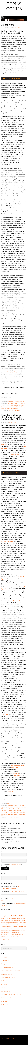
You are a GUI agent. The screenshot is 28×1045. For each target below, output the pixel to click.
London (15, 809)
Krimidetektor (5, 960)
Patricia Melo (12, 407)
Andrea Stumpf (10, 913)
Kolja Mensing (5, 926)
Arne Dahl (15, 913)
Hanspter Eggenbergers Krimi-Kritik (10, 970)
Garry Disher (10, 405)
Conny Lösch (4, 916)
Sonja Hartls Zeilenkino (7, 974)
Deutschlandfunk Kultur (17, 765)
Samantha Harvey (20, 407)
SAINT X (10, 791)
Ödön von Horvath (14, 454)
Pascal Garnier (9, 930)
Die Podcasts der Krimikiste (8, 998)
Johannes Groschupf (19, 405)
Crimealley (4, 1001)
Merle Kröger (4, 407)
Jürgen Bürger (8, 924)
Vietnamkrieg (21, 814)
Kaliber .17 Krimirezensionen (8, 981)
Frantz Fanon (5, 714)
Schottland (11, 932)
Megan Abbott (17, 928)
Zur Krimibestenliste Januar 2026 (16, 896)
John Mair (15, 807)
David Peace (16, 403)
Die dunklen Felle (5, 991)
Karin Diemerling (21, 924)
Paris (9, 812)
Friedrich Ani (19, 918)
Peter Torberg (15, 930)
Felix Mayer (7, 918)
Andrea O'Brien (4, 913)
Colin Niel (10, 403)
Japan (8, 922)
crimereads (4, 984)
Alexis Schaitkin (12, 805)
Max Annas (11, 928)
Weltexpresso (18, 775)
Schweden (16, 932)
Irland (16, 920)
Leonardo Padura (18, 601)
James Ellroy (4, 922)
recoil (24, 401)
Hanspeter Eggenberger (9, 920)
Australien (20, 913)
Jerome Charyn (12, 922)
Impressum (4, 1038)
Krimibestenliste (18, 401)
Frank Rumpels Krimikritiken (8, 977)
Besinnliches (10, 401)
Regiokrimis (20, 930)
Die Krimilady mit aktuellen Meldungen (11, 994)
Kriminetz (4, 987)
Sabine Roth (6, 932)
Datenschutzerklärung (15, 864)
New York (3, 810)
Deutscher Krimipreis (7, 967)
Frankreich (10, 807)
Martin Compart (22, 809)
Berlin (24, 913)
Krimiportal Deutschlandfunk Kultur (10, 964)
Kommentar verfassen (14, 410)
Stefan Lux (12, 934)
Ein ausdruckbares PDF (13, 372)
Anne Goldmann (20, 805)
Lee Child (3, 928)
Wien (2, 816)
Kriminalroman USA (17, 926)
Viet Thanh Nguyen (13, 408)
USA (8, 937)
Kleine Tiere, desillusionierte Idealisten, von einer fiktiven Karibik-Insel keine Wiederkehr (12, 417)
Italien (23, 920)
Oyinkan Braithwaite (7, 541)
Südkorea (16, 934)
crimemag (16, 773)
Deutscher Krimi (16, 915)
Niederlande (4, 930)
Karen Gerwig (15, 924)
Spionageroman (15, 812)
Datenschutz (11, 1038)
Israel (19, 920)
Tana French (4, 408)
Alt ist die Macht (7, 24)
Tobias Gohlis (14, 6)
